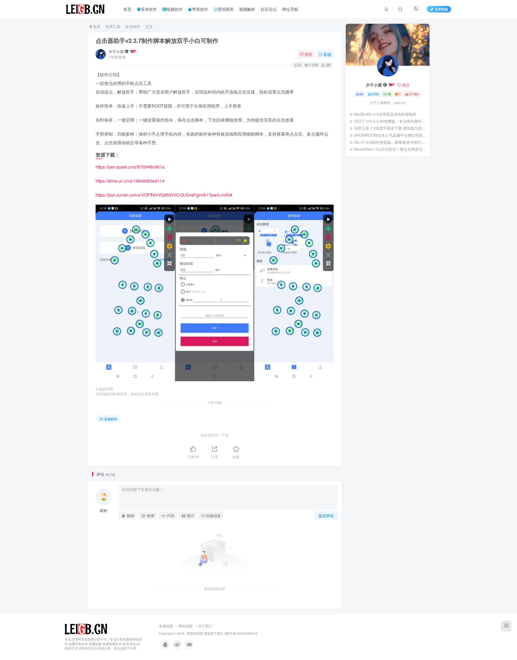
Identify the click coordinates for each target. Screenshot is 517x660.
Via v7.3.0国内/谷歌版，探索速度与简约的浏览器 (390, 142)
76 (389, 94)
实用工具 (112, 26)
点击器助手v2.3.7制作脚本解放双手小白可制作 (157, 40)
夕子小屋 (116, 51)
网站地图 (186, 625)
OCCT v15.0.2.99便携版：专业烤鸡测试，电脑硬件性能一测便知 (390, 121)
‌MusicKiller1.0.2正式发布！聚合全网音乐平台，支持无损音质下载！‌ (390, 149)
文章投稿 (441, 9)
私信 (327, 54)
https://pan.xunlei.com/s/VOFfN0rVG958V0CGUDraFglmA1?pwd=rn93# (164, 195)
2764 (375, 94)
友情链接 (166, 625)
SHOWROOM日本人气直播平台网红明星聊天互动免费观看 (390, 135)
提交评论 (326, 515)
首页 (96, 26)
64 (362, 94)
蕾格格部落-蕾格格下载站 (205, 633)
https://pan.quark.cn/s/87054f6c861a (130, 167)
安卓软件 (132, 26)
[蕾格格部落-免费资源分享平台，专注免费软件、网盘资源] (86, 628)
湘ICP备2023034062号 (241, 633)
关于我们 (205, 625)
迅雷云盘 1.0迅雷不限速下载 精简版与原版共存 (390, 128)
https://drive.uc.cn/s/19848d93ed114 (130, 181)
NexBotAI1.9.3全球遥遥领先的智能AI (385, 114)
